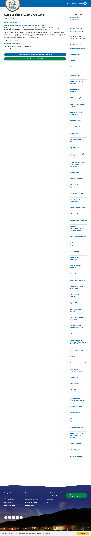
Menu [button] (85, 3)
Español (74, 3)
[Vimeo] (17, 517)
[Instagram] (21, 517)
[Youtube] (9, 517)
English (68, 3)
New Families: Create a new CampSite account (35, 59)
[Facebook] (13, 517)
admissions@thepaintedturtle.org (79, 38)
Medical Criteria (74, 17)
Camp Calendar (74, 19)
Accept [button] (83, 533)
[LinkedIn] (5, 517)
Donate (80, 3)
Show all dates (9, 18)
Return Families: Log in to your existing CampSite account (35, 54)
